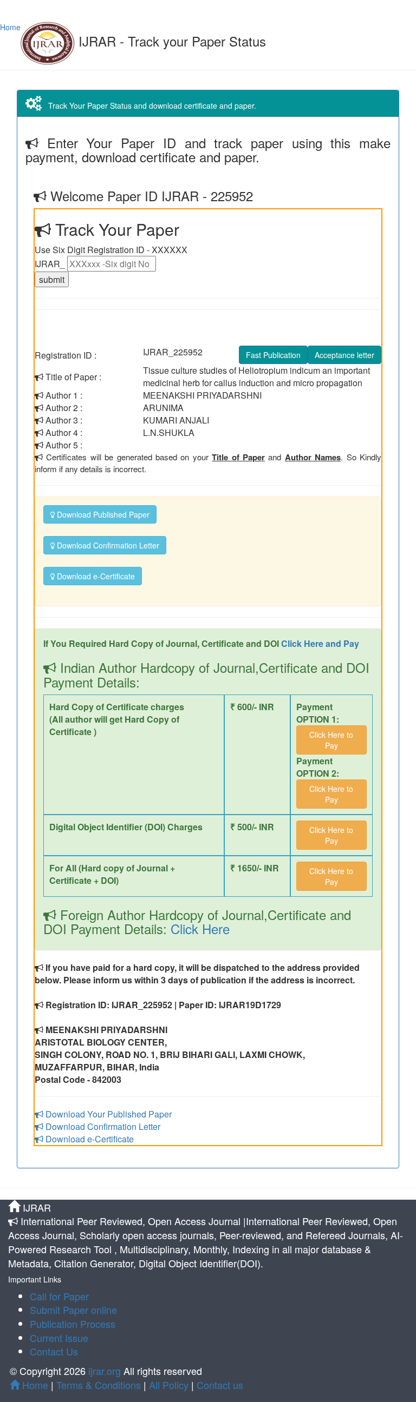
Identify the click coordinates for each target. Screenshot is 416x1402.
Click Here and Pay (320, 643)
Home (10, 27)
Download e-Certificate (95, 576)
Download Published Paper (102, 514)
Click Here (198, 928)
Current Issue (59, 1338)
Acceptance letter (344, 354)
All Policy (168, 1385)
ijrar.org (105, 1371)
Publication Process (72, 1324)
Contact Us (54, 1351)
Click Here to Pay (331, 740)
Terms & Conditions (98, 1385)
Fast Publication (273, 354)
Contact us (220, 1385)
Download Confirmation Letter (107, 545)
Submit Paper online (73, 1309)
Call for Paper (59, 1296)
